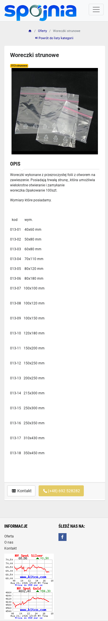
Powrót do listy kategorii (55, 38)
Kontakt (24, 491)
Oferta (9, 536)
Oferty (42, 31)
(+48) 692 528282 (64, 491)
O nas (8, 542)
